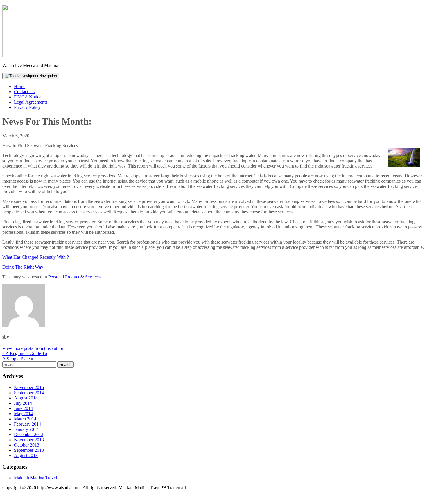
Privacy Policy (27, 107)
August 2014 (26, 397)
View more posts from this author (32, 348)
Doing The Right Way (22, 266)
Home (19, 86)
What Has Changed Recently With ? (35, 257)
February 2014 (27, 424)
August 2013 (26, 455)
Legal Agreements (30, 102)
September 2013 (29, 450)
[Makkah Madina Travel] (178, 55)
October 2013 (26, 444)
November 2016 (29, 387)
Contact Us (24, 91)
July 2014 (23, 403)
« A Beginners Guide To (24, 353)
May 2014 (23, 413)
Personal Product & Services (74, 276)
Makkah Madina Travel (35, 477)
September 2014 (29, 392)
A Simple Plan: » (17, 358)
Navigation (48, 76)
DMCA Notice (27, 96)
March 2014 (25, 418)
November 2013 (29, 439)
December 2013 (28, 434)
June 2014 (23, 408)
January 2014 (26, 429)
